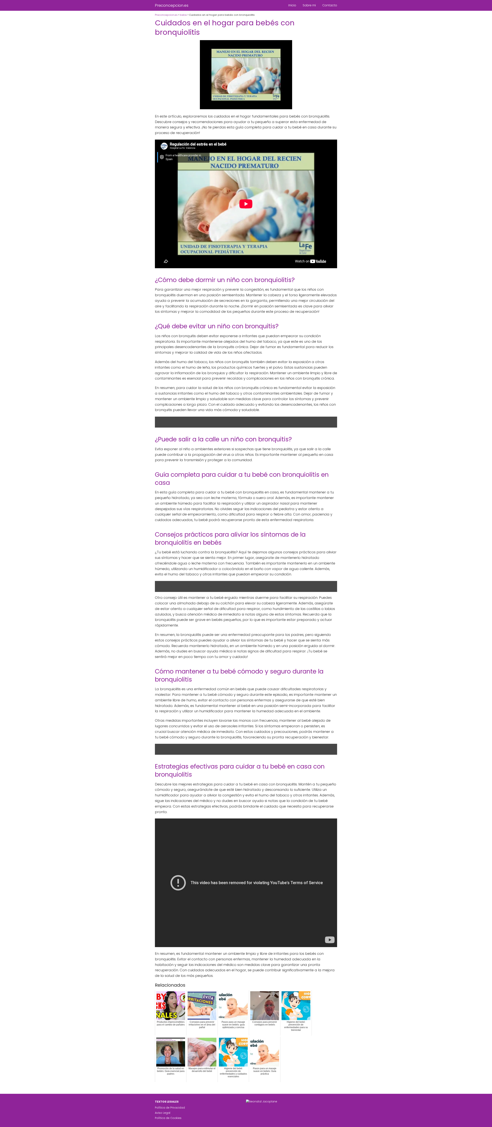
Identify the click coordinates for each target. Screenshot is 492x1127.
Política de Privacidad (170, 1108)
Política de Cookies (168, 1118)
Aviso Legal (162, 1113)
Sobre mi (309, 5)
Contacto (329, 5)
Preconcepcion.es (171, 5)
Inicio (292, 5)
